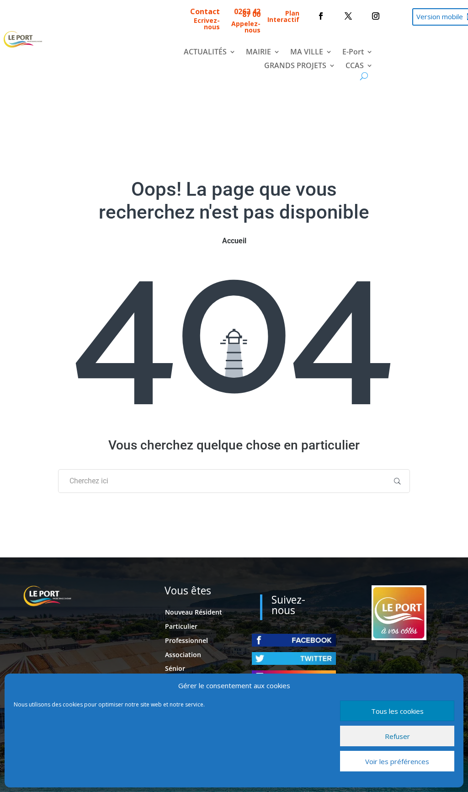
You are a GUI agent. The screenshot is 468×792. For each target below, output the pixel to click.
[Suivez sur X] (348, 16)
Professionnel (186, 640)
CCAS (355, 66)
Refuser (397, 736)
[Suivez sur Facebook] (321, 16)
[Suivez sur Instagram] (375, 16)
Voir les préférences (397, 761)
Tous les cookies (397, 711)
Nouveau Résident (193, 612)
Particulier (181, 626)
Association (183, 654)
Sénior (175, 668)
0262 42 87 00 (247, 12)
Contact (205, 11)
